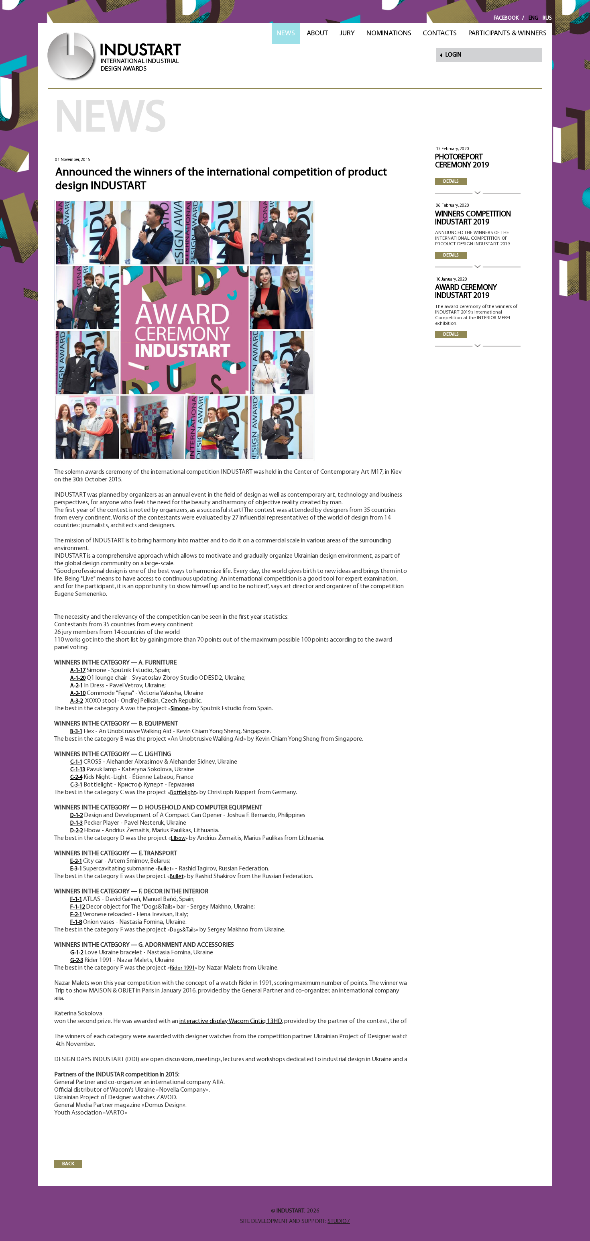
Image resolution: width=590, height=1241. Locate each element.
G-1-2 (76, 953)
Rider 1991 (182, 968)
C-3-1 (76, 785)
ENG (533, 18)
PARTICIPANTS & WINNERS (507, 33)
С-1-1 (76, 762)
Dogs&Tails (183, 930)
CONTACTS (440, 33)
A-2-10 (77, 694)
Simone (180, 709)
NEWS (286, 33)
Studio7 (339, 1222)
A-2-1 (76, 686)
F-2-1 (76, 915)
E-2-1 (76, 861)
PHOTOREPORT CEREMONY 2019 (462, 161)
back (68, 1163)
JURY (347, 33)
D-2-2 (76, 831)
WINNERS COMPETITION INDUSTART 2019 (473, 218)
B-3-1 (76, 732)
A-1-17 (77, 671)
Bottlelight (183, 793)
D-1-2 (76, 816)
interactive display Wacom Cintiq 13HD (230, 1021)
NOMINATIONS (388, 33)
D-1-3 (76, 823)
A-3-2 (76, 701)
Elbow (178, 838)
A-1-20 (77, 678)
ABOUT (317, 33)
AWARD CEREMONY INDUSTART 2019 (466, 292)
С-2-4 (76, 777)
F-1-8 (76, 922)
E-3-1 (76, 869)
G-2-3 (76, 961)
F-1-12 (77, 907)
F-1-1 (76, 900)
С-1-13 (77, 770)
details (451, 181)
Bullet (164, 869)
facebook (506, 18)
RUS (547, 18)
